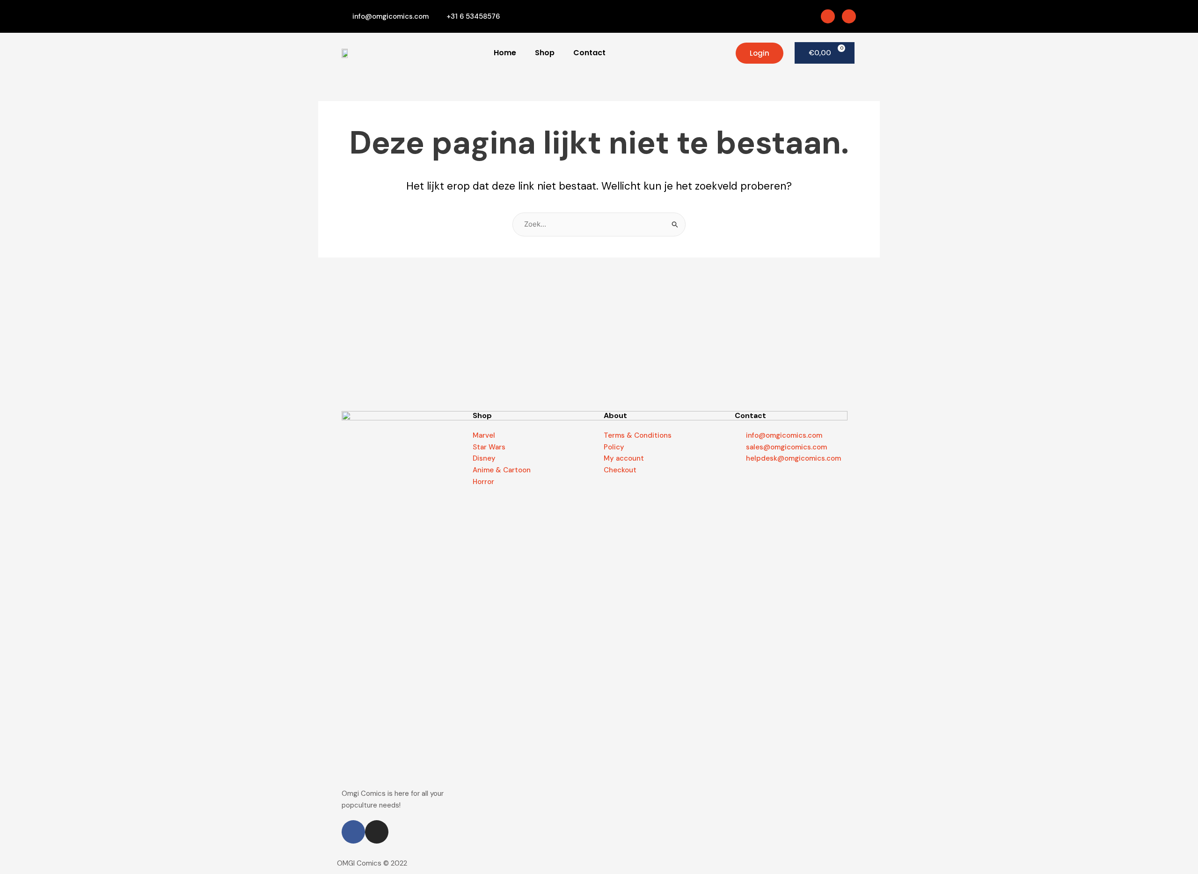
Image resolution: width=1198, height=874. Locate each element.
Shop (545, 52)
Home (505, 52)
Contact (589, 52)
